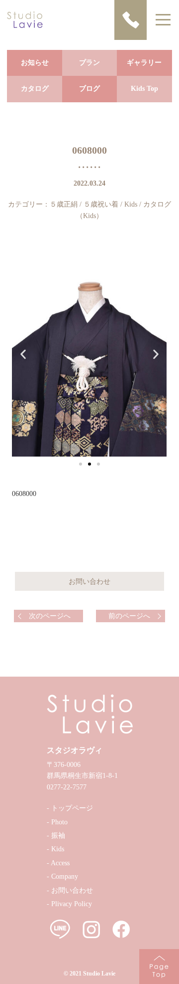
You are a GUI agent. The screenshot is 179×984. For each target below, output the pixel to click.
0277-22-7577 (67, 787)
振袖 (58, 835)
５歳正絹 (64, 204)
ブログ (89, 88)
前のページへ (129, 616)
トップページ (72, 808)
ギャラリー (144, 62)
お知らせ (35, 62)
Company (64, 876)
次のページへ (50, 616)
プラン (89, 62)
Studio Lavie (99, 973)
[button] (80, 464)
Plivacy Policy (71, 904)
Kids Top (144, 88)
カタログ (35, 88)
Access (60, 863)
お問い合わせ (72, 890)
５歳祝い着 (101, 204)
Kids (130, 204)
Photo (59, 822)
